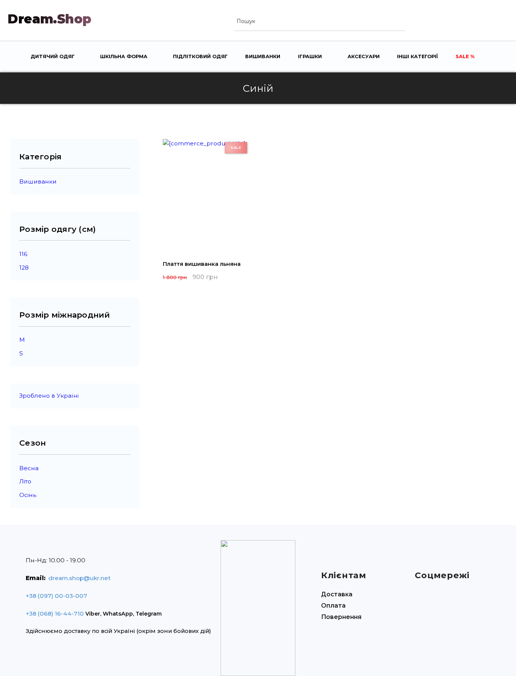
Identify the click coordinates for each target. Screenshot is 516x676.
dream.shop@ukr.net (79, 578)
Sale (463, 56)
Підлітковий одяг (200, 56)
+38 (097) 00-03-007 (56, 596)
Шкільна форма (123, 56)
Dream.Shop (49, 18)
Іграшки (310, 56)
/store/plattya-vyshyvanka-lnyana (207, 194)
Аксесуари (364, 56)
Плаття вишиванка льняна (202, 264)
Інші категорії (417, 56)
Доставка (336, 594)
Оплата (333, 605)
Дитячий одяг (53, 56)
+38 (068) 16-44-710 (55, 614)
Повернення (341, 616)
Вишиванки (262, 56)
